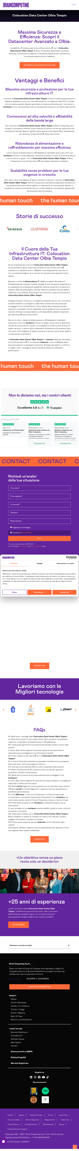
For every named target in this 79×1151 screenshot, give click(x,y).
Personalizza (38, 592)
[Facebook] (39, 1077)
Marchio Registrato (19, 1063)
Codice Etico (65, 1120)
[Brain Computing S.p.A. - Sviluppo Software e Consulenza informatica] (16, 5)
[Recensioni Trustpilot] (45, 1091)
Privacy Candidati (14, 1120)
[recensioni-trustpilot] (39, 402)
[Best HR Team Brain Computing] (33, 1091)
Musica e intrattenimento (21, 1020)
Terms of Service (36, 546)
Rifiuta (14, 592)
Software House (17, 1039)
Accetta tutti (64, 592)
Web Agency (16, 1042)
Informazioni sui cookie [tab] (65, 563)
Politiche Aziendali (36, 1115)
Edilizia (13, 999)
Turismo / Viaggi (17, 1009)
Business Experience (19, 1032)
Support (21, 1115)
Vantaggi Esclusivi (31, 1124)
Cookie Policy (63, 1115)
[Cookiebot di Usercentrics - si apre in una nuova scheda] (68, 557)
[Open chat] (3, 1141)
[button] (1, 229)
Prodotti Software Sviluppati (17, 1129)
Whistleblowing (48, 1124)
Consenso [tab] (13, 563)
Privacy (50, 1115)
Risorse (61, 1124)
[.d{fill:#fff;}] (75, 1146)
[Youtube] (43, 1077)
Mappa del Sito (50, 1120)
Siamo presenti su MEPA (22, 1052)
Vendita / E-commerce (20, 1006)
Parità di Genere (13, 1124)
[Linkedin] (31, 1077)
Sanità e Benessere (18, 1003)
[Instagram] (35, 1077)
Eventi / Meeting (18, 1013)
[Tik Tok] (47, 1077)
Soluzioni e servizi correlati (21, 945)
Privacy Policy (26, 533)
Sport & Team (16, 1016)
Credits (10, 1115)
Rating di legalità (18, 1057)
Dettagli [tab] (39, 563)
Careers (14, 1046)
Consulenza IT (17, 1036)
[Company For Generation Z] (33, 1099)
